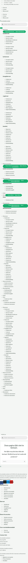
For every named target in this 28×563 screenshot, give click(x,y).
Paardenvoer (8, 139)
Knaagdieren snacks (10, 82)
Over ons (5, 7)
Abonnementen (7, 208)
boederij (5, 126)
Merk (4, 197)
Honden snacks (9, 43)
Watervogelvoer (9, 107)
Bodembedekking (9, 84)
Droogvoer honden (10, 36)
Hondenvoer (7, 217)
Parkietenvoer (9, 99)
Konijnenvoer (8, 79)
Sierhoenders (8, 131)
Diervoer (2, 501)
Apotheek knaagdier (8, 293)
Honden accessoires (8, 283)
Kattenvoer (6, 228)
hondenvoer (6, 33)
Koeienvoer (8, 138)
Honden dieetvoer (9, 41)
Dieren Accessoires (5, 514)
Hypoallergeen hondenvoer (11, 40)
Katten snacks (9, 63)
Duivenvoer (8, 104)
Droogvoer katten (10, 59)
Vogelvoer (6, 246)
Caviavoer (8, 81)
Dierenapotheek (7, 183)
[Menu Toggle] (1, 28)
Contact (4, 9)
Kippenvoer (8, 129)
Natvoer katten (9, 61)
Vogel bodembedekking (10, 109)
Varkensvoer (8, 141)
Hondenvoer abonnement (9, 302)
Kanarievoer (8, 100)
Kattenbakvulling (9, 64)
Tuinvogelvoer (9, 106)
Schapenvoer (8, 134)
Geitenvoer (8, 136)
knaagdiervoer (7, 76)
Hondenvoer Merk (8, 298)
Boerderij (6, 263)
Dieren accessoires (8, 169)
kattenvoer (6, 56)
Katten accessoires (8, 284)
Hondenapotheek (8, 290)
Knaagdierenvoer (8, 237)
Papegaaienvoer (9, 102)
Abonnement (5, 300)
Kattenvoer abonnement (9, 304)
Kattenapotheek (7, 291)
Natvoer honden (9, 38)
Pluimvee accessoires (8, 286)
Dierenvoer (5, 216)
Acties (4, 295)
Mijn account (5, 11)
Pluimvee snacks (9, 132)
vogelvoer (5, 96)
